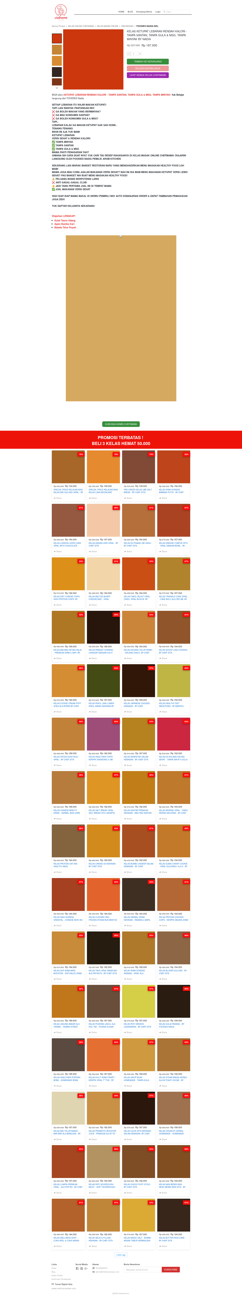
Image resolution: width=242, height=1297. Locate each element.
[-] (77, 1268)
